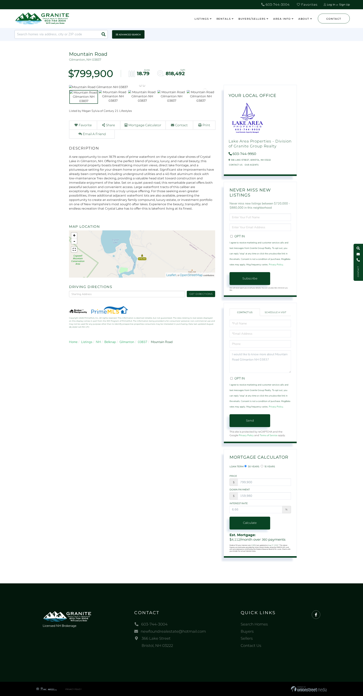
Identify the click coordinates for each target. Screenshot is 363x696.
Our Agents (251, 165)
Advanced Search (130, 34)
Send (250, 420)
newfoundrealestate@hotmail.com (173, 631)
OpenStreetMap (191, 275)
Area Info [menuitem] (282, 18)
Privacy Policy (276, 264)
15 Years (269, 466)
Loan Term (237, 466)
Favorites (308, 4)
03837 (142, 342)
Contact (333, 18)
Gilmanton (126, 342)
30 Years (253, 466)
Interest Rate (239, 503)
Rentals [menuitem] (223, 18)
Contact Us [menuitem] (251, 645)
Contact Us (235, 165)
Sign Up (344, 4)
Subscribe (250, 278)
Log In (331, 4)
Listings (86, 342)
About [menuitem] (303, 18)
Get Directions (201, 293)
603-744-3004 (277, 4)
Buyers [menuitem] (247, 631)
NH (98, 342)
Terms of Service (269, 435)
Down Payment (240, 489)
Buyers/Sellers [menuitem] (252, 18)
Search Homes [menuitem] (254, 624)
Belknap (110, 342)
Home (73, 342)
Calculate (250, 523)
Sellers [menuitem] (247, 638)
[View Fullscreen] (74, 249)
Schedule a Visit (275, 312)
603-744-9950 (244, 154)
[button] (103, 34)
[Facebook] (316, 615)
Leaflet (171, 275)
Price (233, 476)
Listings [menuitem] (202, 18)
